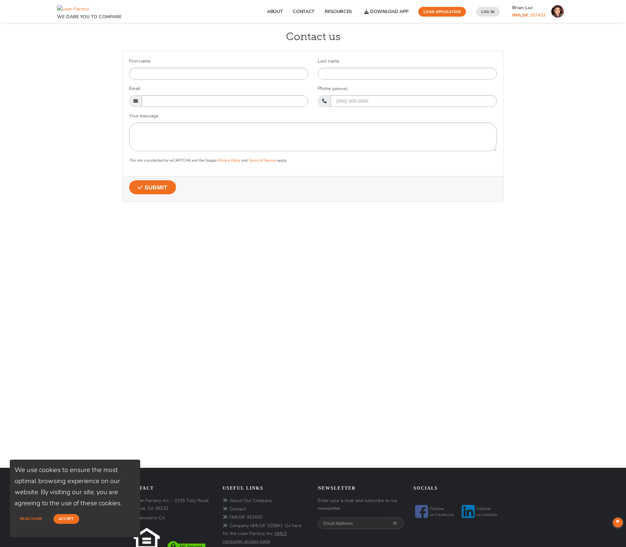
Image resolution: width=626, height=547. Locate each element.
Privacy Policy (229, 160)
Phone (333, 88)
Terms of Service (262, 160)
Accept (66, 518)
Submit (155, 187)
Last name (328, 61)
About (275, 11)
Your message (143, 116)
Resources (339, 11)
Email (134, 88)
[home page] (73, 7)
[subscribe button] (395, 523)
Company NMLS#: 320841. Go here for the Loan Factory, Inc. (262, 533)
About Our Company (251, 500)
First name (140, 61)
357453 (528, 15)
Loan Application (442, 12)
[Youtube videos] (618, 522)
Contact (304, 11)
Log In (488, 12)
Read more (31, 518)
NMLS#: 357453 (246, 517)
